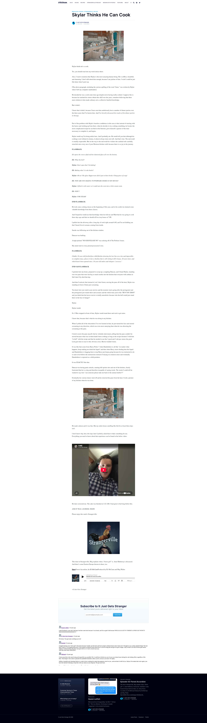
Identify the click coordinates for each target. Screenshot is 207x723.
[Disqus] (103, 645)
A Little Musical (65, 684)
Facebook (141, 717)
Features (120, 2)
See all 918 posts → (66, 705)
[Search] (133, 2)
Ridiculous (75, 11)
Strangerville (88, 11)
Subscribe (145, 2)
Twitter (147, 717)
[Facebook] (136, 2)
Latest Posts (134, 717)
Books (77, 2)
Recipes (83, 2)
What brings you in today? (68, 698)
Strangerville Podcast (94, 2)
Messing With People (109, 2)
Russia (81, 11)
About (126, 2)
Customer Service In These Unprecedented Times (68, 691)
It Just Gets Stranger (82, 22)
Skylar (96, 11)
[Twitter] (139, 2)
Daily (71, 2)
